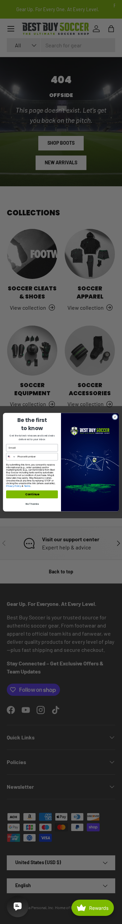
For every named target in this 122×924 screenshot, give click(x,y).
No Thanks (32, 503)
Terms (27, 485)
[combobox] (11, 456)
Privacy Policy (13, 485)
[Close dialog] (114, 416)
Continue (32, 494)
